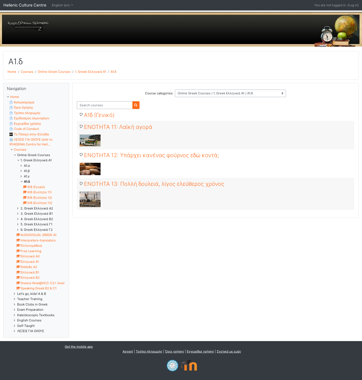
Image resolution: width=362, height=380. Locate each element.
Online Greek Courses (54, 72)
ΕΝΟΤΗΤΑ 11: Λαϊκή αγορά (118, 127)
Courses (27, 72)
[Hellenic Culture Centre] (172, 365)
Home (12, 72)
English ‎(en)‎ (61, 5)
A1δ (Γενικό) (99, 115)
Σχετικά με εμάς (229, 351)
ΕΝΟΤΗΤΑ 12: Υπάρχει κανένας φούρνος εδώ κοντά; (151, 155)
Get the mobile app (79, 347)
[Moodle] (189, 365)
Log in (353, 5)
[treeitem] (36, 214)
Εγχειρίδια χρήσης (200, 351)
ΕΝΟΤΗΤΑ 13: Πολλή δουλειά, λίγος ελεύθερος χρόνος (154, 184)
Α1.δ (113, 72)
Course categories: (159, 93)
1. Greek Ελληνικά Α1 (90, 72)
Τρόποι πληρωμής (149, 351)
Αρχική (128, 351)
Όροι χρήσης (174, 351)
